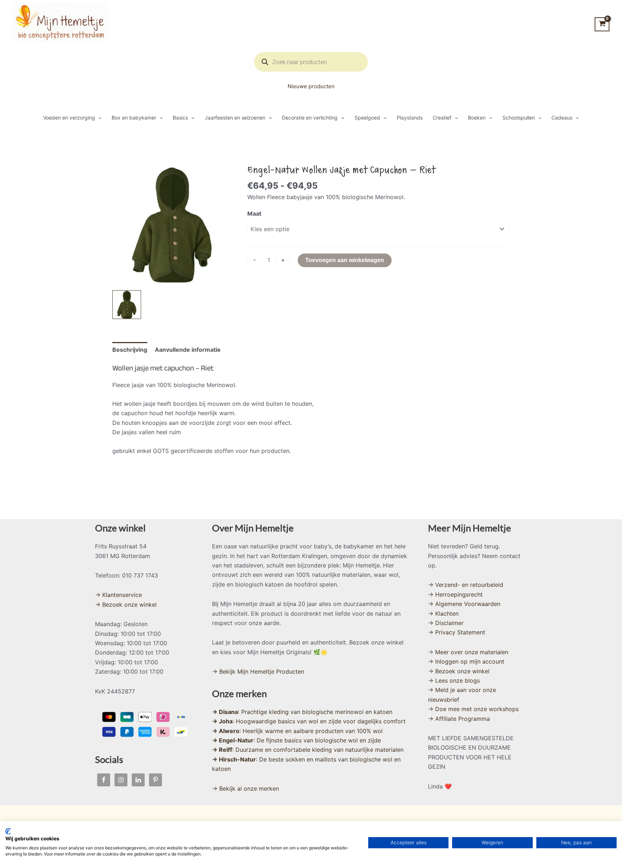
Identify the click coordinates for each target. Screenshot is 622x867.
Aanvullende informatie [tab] (188, 349)
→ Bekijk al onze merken (245, 788)
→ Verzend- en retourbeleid (465, 584)
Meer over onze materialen (471, 652)
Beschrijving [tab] (129, 349)
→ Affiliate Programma (459, 718)
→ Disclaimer (446, 622)
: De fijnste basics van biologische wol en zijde (296, 740)
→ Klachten (443, 613)
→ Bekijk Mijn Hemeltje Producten (258, 671)
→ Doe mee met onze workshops (473, 709)
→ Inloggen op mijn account (466, 661)
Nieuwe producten (311, 86)
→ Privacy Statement (456, 632)
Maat (254, 213)
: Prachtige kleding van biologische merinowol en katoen (302, 711)
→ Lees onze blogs (454, 680)
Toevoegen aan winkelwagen (344, 260)
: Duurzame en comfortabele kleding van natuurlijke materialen (308, 749)
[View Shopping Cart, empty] (602, 24)
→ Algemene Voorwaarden (464, 603)
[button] (98, 118)
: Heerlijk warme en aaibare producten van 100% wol (297, 731)
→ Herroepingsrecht (455, 594)
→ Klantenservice (118, 594)
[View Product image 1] (126, 304)
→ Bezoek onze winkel (126, 604)
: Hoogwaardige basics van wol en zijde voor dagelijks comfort (309, 721)
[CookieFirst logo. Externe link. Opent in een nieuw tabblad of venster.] (8, 831)
